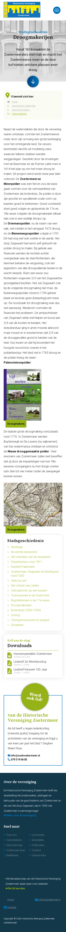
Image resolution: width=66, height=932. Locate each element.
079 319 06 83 (18, 759)
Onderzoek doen (15, 850)
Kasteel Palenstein (23, 566)
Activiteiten (38, 840)
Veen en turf (18, 580)
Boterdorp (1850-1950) (26, 610)
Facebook (11, 907)
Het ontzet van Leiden (25, 585)
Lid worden (38, 834)
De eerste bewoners (24, 552)
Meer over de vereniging (21, 815)
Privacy (10, 899)
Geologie (17, 547)
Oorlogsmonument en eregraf (30, 620)
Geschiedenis (14, 840)
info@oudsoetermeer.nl (25, 755)
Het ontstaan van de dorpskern (31, 557)
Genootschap (14, 845)
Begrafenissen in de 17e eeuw (30, 600)
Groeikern (17, 625)
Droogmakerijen (21, 605)
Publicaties (38, 845)
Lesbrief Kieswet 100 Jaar (30, 671)
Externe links (39, 855)
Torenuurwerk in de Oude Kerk (30, 595)
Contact (36, 850)
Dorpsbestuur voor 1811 (26, 562)
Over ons (11, 834)
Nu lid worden (16, 888)
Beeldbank (12, 855)
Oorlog (15, 615)
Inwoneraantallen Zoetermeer (33, 655)
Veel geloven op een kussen (29, 590)
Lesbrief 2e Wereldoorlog (30, 663)
